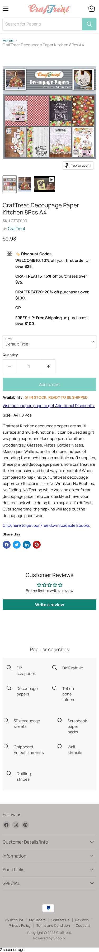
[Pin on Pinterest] (37, 545)
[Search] (89, 24)
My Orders (37, 920)
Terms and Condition (53, 925)
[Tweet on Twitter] (17, 545)
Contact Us (60, 920)
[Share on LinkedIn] (27, 545)
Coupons (83, 925)
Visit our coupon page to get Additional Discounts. (49, 405)
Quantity (10, 355)
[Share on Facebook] (7, 545)
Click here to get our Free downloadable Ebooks (46, 525)
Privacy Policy (20, 925)
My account (13, 920)
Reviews (82, 920)
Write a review (49, 605)
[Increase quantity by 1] (48, 366)
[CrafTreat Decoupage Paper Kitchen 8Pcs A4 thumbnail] (44, 184)
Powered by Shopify (49, 938)
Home (8, 40)
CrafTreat (16, 228)
